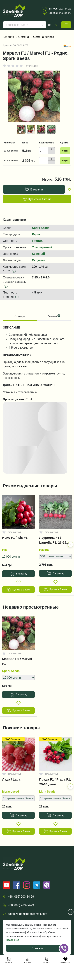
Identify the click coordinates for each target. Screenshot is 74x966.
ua (49, 24)
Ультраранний (42, 247)
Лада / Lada (11, 779)
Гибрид (37, 240)
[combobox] (24, 24)
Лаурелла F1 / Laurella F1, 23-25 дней (52, 541)
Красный (38, 253)
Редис (36, 234)
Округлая (38, 260)
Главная (8, 36)
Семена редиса (43, 36)
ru (56, 24)
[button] (66, 24)
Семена (23, 36)
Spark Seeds (40, 227)
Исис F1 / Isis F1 (14, 537)
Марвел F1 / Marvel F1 (17, 661)
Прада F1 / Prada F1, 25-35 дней (55, 782)
